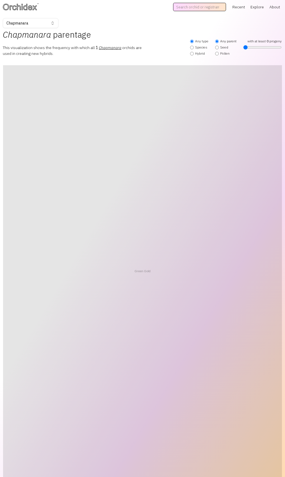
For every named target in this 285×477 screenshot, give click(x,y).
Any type (201, 41)
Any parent (228, 41)
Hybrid (200, 53)
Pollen (225, 53)
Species (201, 47)
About (274, 6)
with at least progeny (264, 41)
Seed (224, 47)
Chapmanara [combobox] (17, 23)
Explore (257, 6)
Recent (238, 6)
